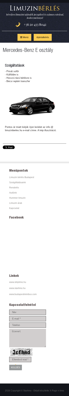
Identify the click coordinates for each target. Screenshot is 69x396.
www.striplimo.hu (17, 282)
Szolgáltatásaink (17, 182)
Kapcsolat (14, 208)
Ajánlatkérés (42, 37)
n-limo (61, 390)
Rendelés (14, 187)
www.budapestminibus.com (23, 294)
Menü (25, 37)
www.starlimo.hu (17, 288)
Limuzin (34, 8)
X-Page (53, 390)
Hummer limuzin (17, 198)
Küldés (15, 367)
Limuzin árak (15, 203)
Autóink (13, 192)
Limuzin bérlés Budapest (21, 177)
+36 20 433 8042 (35, 25)
